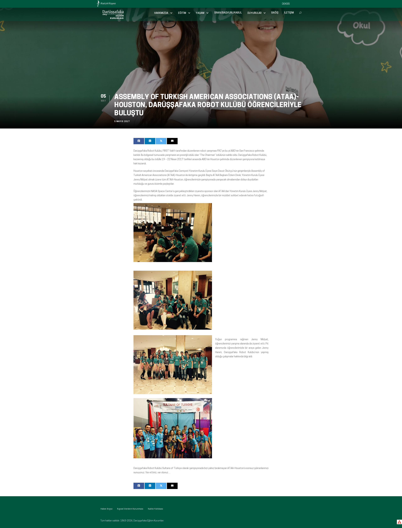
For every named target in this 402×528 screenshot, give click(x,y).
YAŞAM (200, 13)
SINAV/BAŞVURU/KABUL (228, 13)
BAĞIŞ (274, 13)
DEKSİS (286, 4)
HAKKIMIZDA (161, 13)
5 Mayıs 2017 (122, 121)
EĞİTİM (182, 13)
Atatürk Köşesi (108, 4)
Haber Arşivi (106, 509)
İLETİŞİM (289, 13)
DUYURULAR (254, 13)
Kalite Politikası (155, 509)
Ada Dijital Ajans (399, 521)
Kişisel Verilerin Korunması (130, 509)
